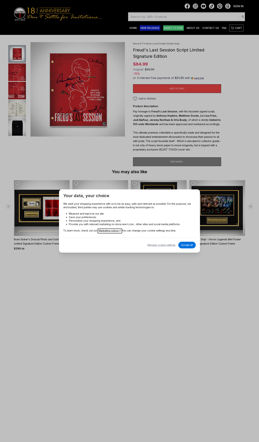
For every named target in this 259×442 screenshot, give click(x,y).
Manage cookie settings (161, 244)
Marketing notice (108, 230)
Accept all (187, 244)
